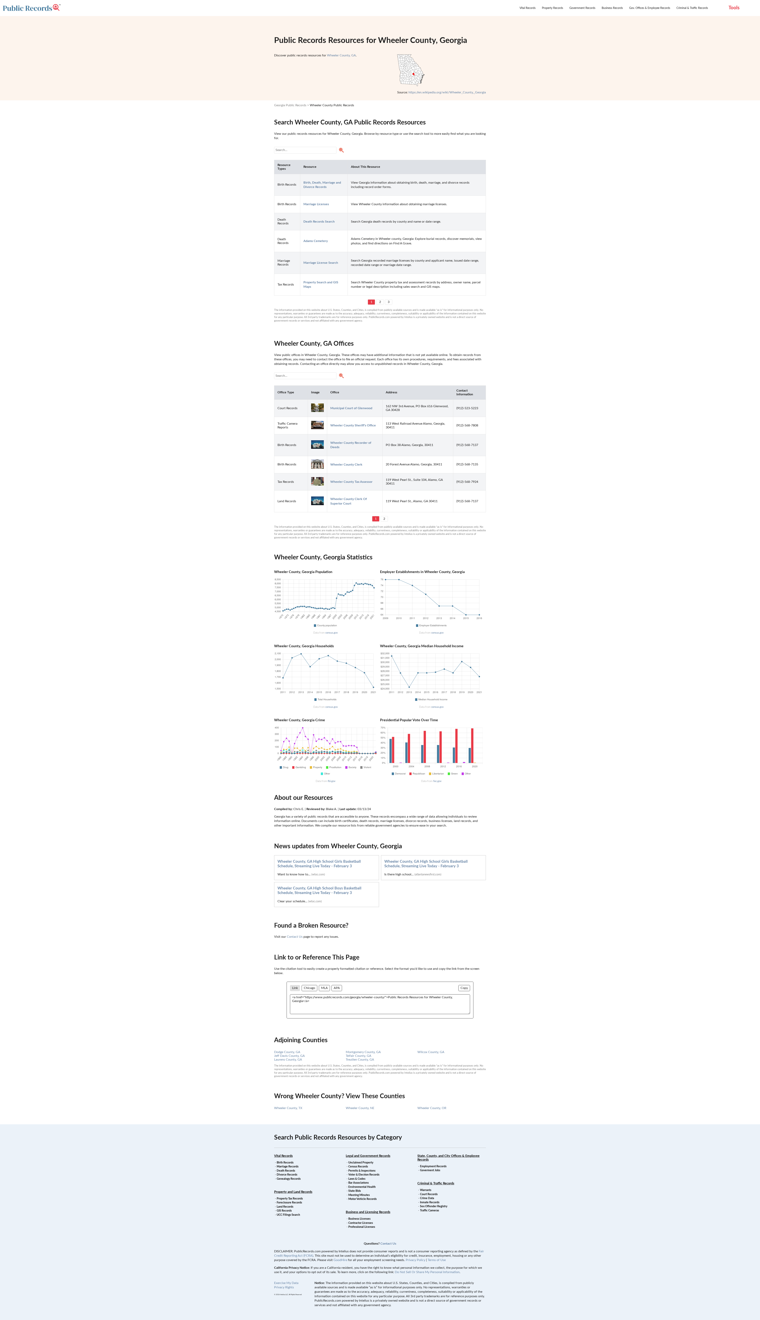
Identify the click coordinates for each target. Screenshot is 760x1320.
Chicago (309, 988)
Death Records (286, 1170)
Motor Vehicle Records (362, 1199)
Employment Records (433, 1166)
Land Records (285, 1206)
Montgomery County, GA (363, 1052)
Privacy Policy (415, 1260)
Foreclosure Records (289, 1202)
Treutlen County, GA (360, 1059)
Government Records (582, 8)
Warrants (425, 1190)
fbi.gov (331, 781)
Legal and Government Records (368, 1156)
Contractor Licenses (360, 1223)
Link (295, 988)
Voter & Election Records (363, 1174)
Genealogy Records (289, 1179)
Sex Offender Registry (433, 1206)
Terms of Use (437, 1260)
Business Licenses (359, 1219)
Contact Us (295, 936)
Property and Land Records (293, 1192)
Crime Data (427, 1198)
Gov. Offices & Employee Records (649, 8)
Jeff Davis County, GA (289, 1055)
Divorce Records (287, 1174)
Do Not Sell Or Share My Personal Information (427, 1272)
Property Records (552, 8)
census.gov (331, 633)
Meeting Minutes (359, 1195)
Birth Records (285, 1162)
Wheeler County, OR (431, 1108)
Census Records (358, 1166)
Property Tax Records (290, 1198)
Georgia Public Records (290, 105)
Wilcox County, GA (430, 1052)
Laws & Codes (356, 1179)
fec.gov (437, 781)
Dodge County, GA (287, 1052)
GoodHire (340, 1260)
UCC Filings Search (288, 1215)
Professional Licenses (361, 1227)
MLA (324, 988)
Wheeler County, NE (360, 1108)
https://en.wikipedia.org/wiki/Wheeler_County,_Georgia (447, 92)
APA (337, 988)
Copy (464, 988)
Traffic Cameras (429, 1210)
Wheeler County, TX (288, 1108)
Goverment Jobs (430, 1170)
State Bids (354, 1191)
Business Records (612, 8)
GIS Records (284, 1210)
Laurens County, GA (288, 1059)
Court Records (429, 1194)
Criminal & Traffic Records (692, 8)
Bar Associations (358, 1182)
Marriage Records (287, 1166)
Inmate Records (429, 1202)
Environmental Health (362, 1187)
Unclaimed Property (360, 1162)
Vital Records (528, 8)
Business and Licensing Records (368, 1212)
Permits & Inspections (361, 1170)
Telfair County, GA (358, 1055)
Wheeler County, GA (341, 55)
